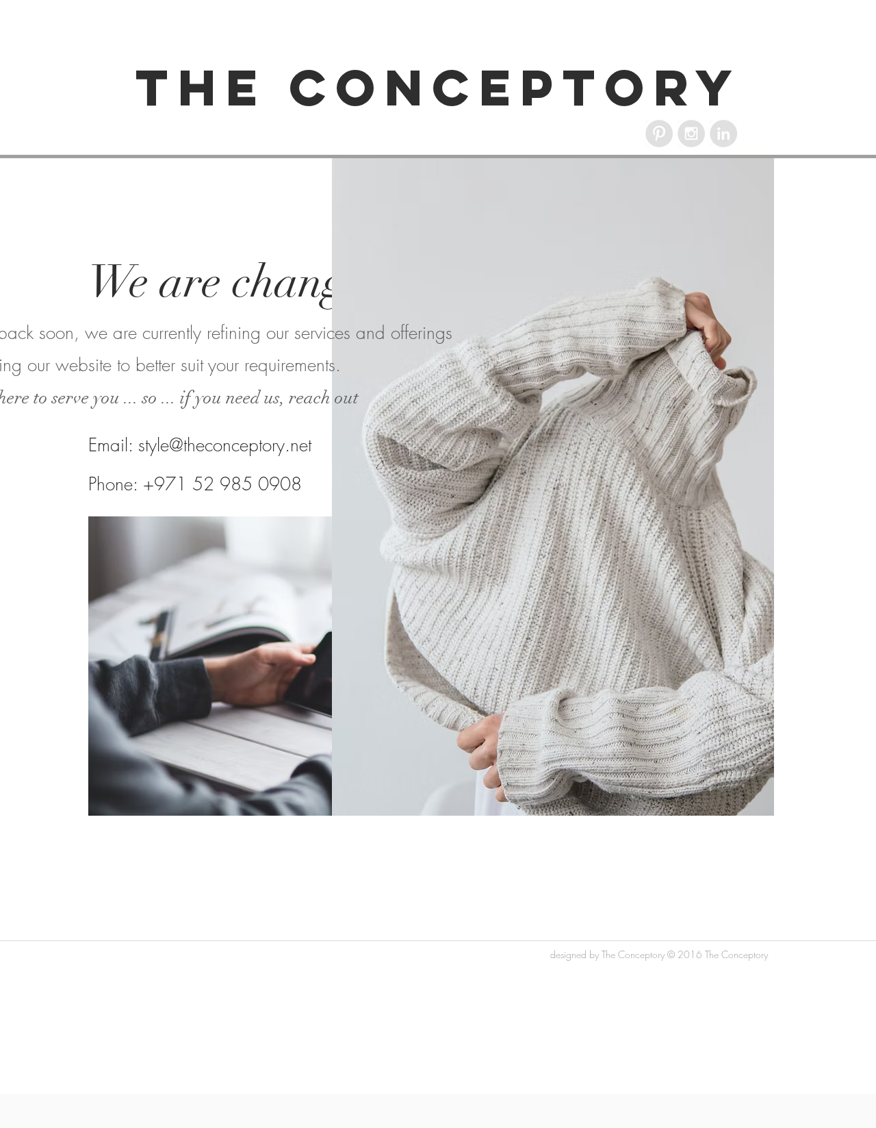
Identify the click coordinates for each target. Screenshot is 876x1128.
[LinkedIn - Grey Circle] (723, 133)
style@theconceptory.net (224, 445)
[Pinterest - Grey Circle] (659, 133)
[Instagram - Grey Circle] (691, 133)
